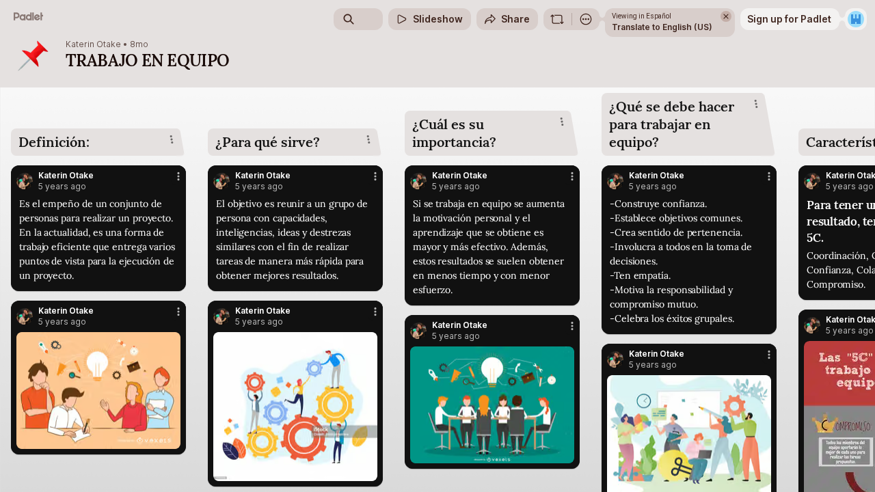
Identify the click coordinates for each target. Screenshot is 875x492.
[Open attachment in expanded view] (98, 390)
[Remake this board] (557, 19)
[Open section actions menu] (171, 139)
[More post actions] (178, 176)
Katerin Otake (93, 44)
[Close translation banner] (726, 16)
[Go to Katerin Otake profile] (24, 181)
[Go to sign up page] (856, 19)
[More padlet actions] (586, 19)
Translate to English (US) (662, 27)
